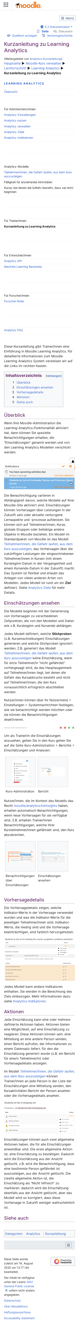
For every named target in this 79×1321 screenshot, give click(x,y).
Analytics (33, 1234)
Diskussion (66, 31)
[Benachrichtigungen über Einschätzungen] (20, 856)
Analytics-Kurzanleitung (45, 58)
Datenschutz (12, 1300)
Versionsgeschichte (60, 35)
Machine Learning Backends (23, 266)
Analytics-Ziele (14, 132)
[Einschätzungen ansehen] (53, 856)
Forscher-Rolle (14, 301)
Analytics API (13, 261)
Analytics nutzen (15, 120)
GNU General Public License (19, 1284)
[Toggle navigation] (5, 6)
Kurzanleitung (55, 1234)
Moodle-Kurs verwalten (43, 63)
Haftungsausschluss (17, 1312)
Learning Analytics (45, 68)
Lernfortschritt (15, 68)
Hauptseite (12, 63)
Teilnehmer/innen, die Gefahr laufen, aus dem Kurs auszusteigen (38, 174)
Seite (45, 31)
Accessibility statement (19, 1318)
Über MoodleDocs (16, 1306)
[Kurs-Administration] (20, 772)
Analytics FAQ (13, 330)
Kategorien (13, 1234)
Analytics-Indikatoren (18, 137)
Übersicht (10, 91)
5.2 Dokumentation (56, 27)
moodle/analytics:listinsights (35, 806)
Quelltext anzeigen (24, 35)
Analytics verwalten (17, 126)
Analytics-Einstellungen (20, 114)
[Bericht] (53, 771)
